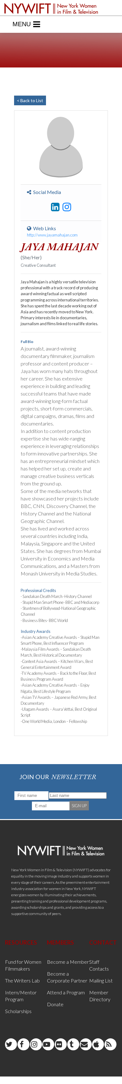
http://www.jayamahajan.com (52, 234)
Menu (22, 24)
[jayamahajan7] (67, 207)
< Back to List (30, 100)
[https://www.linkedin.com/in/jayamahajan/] (55, 207)
